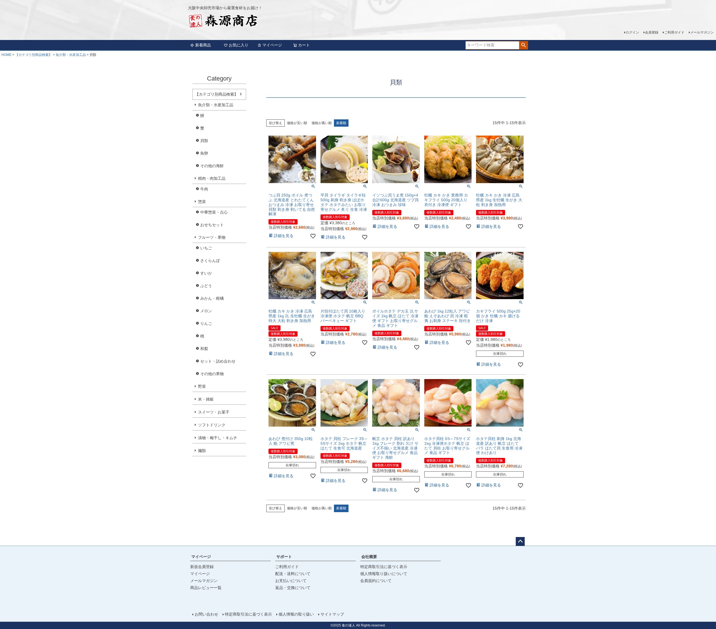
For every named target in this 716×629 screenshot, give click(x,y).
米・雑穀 (206, 399)
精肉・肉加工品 (211, 178)
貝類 (204, 140)
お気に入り (238, 45)
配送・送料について (292, 573)
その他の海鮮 (212, 166)
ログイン (632, 32)
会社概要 (369, 556)
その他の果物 (212, 374)
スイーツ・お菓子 (213, 412)
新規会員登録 (202, 566)
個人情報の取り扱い (296, 614)
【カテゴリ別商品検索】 (33, 55)
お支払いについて (291, 580)
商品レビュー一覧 (206, 587)
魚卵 (204, 153)
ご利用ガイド (674, 32)
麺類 (202, 450)
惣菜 (202, 201)
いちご (206, 248)
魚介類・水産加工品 (71, 55)
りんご (206, 323)
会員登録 (651, 32)
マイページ (272, 45)
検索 (523, 45)
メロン (206, 311)
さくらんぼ (210, 260)
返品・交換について (292, 587)
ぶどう (206, 285)
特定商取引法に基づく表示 (383, 566)
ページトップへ (520, 541)
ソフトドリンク (211, 425)
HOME (6, 55)
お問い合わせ (206, 614)
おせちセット (212, 225)
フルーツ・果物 (211, 237)
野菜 (202, 386)
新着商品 (203, 45)
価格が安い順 (297, 123)
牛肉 (204, 189)
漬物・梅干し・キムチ (217, 438)
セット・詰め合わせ (217, 361)
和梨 (204, 348)
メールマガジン (702, 32)
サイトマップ (332, 614)
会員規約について (376, 580)
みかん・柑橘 (212, 298)
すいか (206, 273)
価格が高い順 (322, 123)
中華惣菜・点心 (214, 212)
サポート (284, 556)
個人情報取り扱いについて (383, 573)
